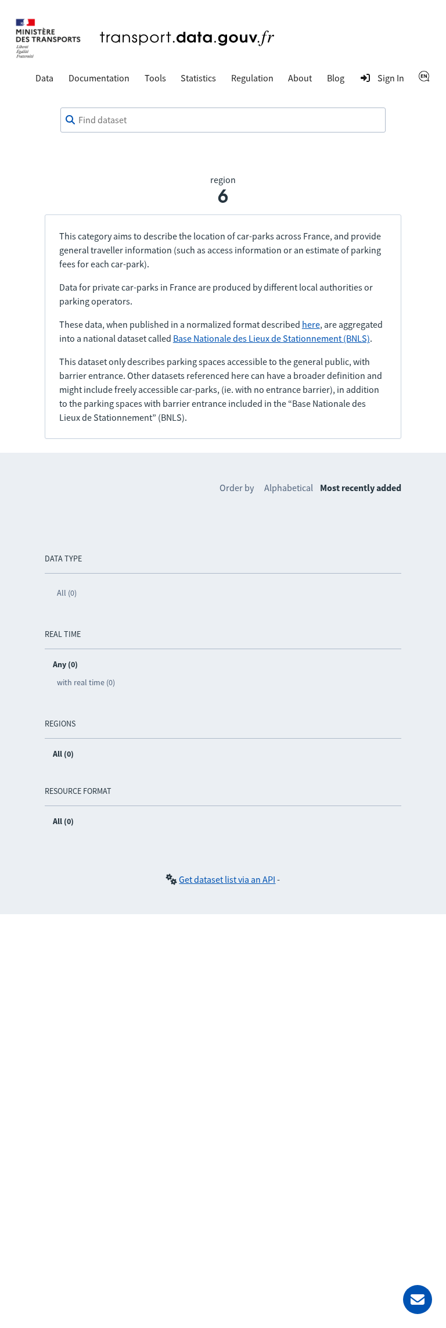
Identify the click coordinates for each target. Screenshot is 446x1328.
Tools (155, 78)
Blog (335, 78)
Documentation (99, 78)
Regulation (252, 78)
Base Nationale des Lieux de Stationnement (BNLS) (271, 338)
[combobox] (223, 120)
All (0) (67, 593)
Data (44, 78)
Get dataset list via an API (227, 879)
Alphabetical (288, 487)
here (311, 324)
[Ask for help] (417, 1299)
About (300, 78)
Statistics (198, 78)
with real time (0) (86, 682)
